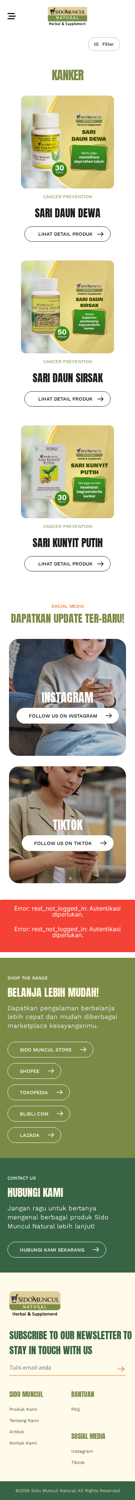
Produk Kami (23, 1409)
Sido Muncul (26, 1394)
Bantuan (82, 1394)
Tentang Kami (24, 1420)
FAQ (75, 1409)
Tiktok (78, 1462)
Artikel (16, 1431)
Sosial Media (88, 1436)
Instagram (82, 1451)
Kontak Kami (23, 1443)
